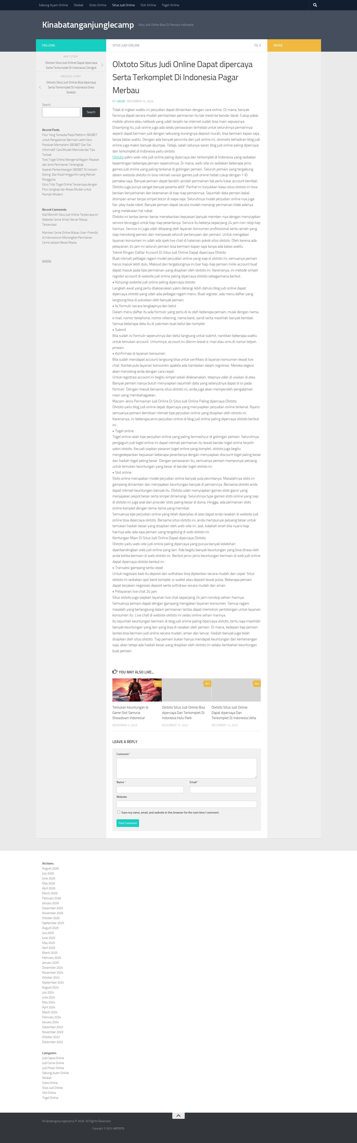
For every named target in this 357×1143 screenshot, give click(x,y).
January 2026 (50, 903)
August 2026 (50, 868)
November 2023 (52, 1032)
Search (46, 105)
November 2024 (52, 972)
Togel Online (170, 5)
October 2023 (51, 1037)
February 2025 (51, 958)
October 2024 (51, 977)
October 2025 (51, 918)
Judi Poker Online (53, 1068)
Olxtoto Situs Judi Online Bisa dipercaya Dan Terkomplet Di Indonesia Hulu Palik (183, 712)
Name (121, 782)
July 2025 (48, 933)
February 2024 (51, 1017)
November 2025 (52, 913)
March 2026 (49, 893)
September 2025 (53, 923)
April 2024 (48, 1007)
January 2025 (50, 963)
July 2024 (48, 992)
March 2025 (49, 953)
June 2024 (48, 997)
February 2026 (51, 898)
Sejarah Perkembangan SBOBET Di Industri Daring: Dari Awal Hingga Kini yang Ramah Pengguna (69, 174)
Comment (124, 754)
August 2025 (50, 928)
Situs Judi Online (123, 5)
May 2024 (48, 1002)
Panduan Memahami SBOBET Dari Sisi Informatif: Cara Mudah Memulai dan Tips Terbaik (68, 150)
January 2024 (50, 1022)
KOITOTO (119, 1128)
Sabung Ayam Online (53, 5)
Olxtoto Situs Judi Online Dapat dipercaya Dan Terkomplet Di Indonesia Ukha (234, 712)
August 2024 (50, 987)
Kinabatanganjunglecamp (88, 25)
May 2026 (48, 883)
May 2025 (48, 943)
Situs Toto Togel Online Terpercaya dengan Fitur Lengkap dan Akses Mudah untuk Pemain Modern (69, 189)
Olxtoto (118, 157)
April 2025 (48, 948)
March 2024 (49, 1012)
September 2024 (53, 982)
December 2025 (52, 908)
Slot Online (148, 5)
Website (122, 797)
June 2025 (48, 938)
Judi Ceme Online (53, 1063)
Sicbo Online (97, 5)
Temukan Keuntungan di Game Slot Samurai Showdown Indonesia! (130, 712)
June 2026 (48, 878)
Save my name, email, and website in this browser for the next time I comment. (170, 812)
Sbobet (78, 5)
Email (194, 782)
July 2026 (48, 873)
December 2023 (52, 1027)
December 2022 (52, 1042)
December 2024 (52, 967)
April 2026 (48, 888)
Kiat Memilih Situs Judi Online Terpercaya (68, 214)
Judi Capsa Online (53, 1058)
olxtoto (46, 261)
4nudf (121, 101)
